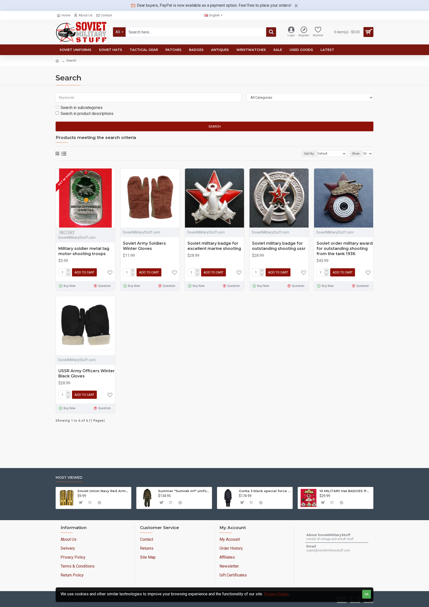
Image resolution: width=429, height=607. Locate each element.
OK (366, 594)
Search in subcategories (82, 107)
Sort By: (309, 153)
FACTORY (67, 232)
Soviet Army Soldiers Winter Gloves (144, 246)
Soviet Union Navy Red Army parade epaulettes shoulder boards (103, 491)
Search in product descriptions (87, 113)
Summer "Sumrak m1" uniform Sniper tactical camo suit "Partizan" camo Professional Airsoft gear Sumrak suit (184, 491)
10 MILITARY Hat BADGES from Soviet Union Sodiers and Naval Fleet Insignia (345, 491)
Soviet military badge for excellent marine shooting (214, 246)
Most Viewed (69, 477)
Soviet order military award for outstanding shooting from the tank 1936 (345, 248)
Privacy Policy (276, 594)
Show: (356, 153)
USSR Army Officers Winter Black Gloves (86, 373)
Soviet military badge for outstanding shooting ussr (279, 246)
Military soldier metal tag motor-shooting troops (83, 251)
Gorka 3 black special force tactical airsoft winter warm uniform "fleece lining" (265, 491)
